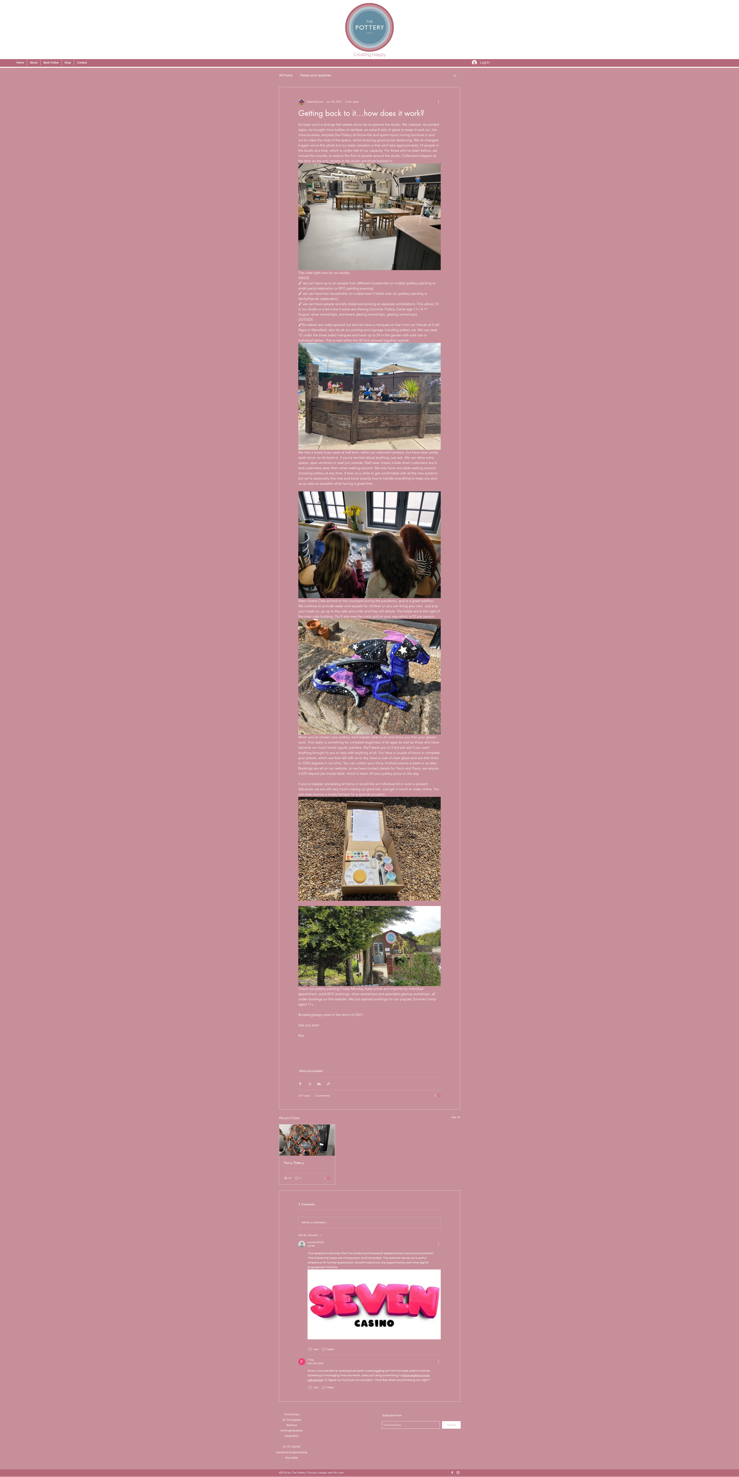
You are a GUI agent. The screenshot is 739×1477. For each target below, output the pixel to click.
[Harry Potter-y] (307, 1140)
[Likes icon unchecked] (310, 1349)
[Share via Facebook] (300, 1084)
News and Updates (315, 75)
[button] (717, 60)
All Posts (286, 75)
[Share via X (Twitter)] (309, 1084)
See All (455, 1117)
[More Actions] (438, 1244)
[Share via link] (328, 1084)
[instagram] (458, 1472)
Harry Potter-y (294, 1162)
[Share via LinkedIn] (319, 1084)
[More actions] (438, 102)
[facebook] (452, 1472)
